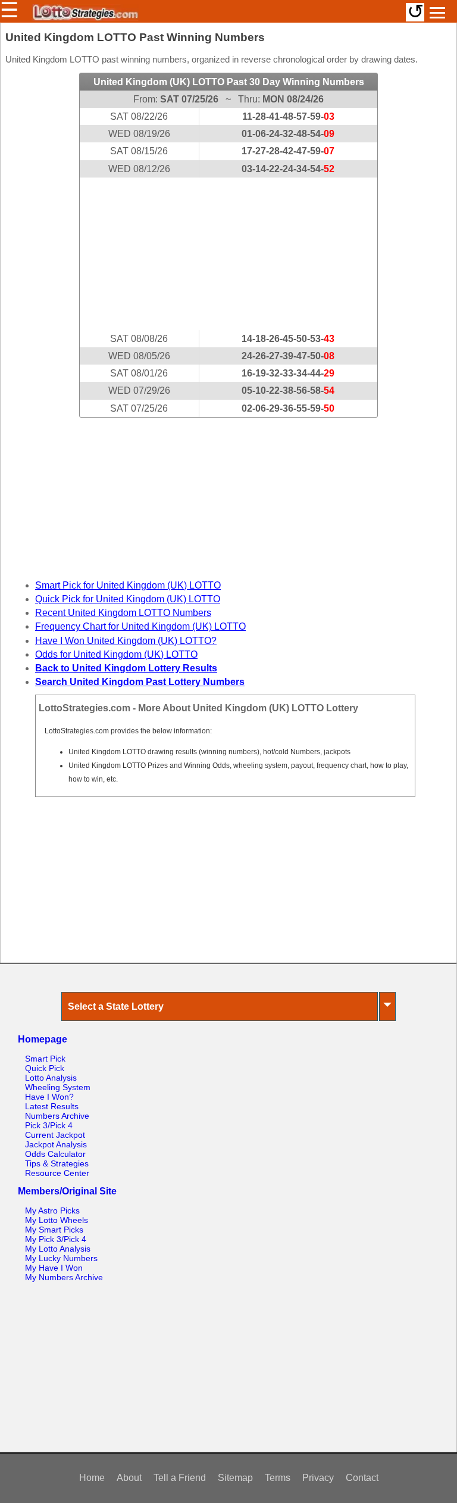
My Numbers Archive (64, 1277)
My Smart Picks (54, 1229)
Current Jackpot (55, 1135)
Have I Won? (49, 1096)
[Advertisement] (228, 253)
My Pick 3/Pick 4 (55, 1239)
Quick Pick (44, 1068)
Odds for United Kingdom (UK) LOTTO (116, 654)
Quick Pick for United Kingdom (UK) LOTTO (127, 599)
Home (92, 1478)
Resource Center (57, 1173)
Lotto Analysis (51, 1077)
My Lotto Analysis (57, 1248)
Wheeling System (57, 1087)
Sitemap (235, 1478)
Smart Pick (45, 1058)
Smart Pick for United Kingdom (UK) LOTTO (128, 585)
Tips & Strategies (57, 1163)
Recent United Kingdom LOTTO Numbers (123, 613)
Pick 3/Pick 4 (49, 1125)
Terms (277, 1478)
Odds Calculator (55, 1154)
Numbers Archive (57, 1116)
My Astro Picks (52, 1210)
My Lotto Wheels (56, 1220)
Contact (362, 1478)
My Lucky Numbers (61, 1258)
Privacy (318, 1478)
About (129, 1478)
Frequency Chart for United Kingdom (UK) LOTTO (140, 626)
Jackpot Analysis (56, 1144)
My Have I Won (54, 1267)
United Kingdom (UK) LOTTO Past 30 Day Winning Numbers (228, 82)
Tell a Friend (180, 1478)
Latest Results (52, 1106)
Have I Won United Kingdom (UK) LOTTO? (126, 641)
